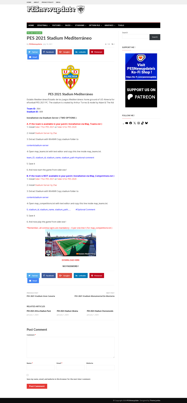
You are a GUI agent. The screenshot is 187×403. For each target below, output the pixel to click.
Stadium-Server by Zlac (46, 133)
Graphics (109, 25)
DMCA (58, 2)
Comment (31, 335)
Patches (56, 25)
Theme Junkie (155, 400)
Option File (94, 25)
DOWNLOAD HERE (70, 260)
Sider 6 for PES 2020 (66, 127)
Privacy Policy (47, 2)
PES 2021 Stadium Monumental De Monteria (94, 296)
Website (89, 363)
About (36, 2)
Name (30, 363)
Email (59, 363)
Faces (67, 25)
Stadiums (79, 25)
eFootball (42, 25)
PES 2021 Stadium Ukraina (67, 311)
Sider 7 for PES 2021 (44, 127)
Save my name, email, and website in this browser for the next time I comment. (59, 379)
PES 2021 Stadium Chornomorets (100, 311)
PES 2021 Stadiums (34, 33)
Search (125, 32)
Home (29, 2)
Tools (121, 25)
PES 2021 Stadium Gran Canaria (41, 296)
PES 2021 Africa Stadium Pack (39, 311)
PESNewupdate (133, 400)
